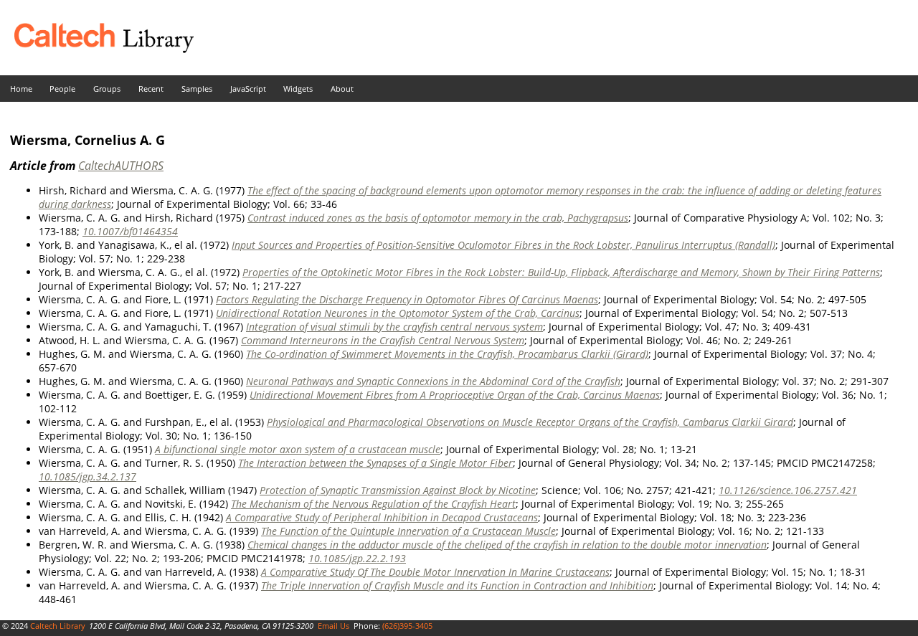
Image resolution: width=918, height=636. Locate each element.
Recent (151, 88)
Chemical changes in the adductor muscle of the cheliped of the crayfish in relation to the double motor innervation (507, 544)
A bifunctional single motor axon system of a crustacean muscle (297, 449)
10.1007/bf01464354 (130, 231)
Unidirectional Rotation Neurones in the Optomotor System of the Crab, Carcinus (397, 313)
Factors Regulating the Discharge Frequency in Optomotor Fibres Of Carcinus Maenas (407, 299)
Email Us (333, 625)
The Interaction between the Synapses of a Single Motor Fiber (375, 463)
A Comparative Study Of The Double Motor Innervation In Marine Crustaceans (435, 572)
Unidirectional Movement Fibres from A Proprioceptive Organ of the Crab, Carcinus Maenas (455, 395)
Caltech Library (57, 625)
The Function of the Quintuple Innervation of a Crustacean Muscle (408, 531)
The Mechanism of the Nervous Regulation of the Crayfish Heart (373, 504)
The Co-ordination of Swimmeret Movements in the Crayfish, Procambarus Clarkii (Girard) (447, 354)
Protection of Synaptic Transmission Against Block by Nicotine (398, 490)
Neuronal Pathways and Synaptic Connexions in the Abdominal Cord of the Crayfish (433, 381)
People (62, 88)
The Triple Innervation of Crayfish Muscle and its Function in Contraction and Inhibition (457, 585)
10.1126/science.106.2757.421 (788, 490)
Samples (196, 88)
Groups (106, 88)
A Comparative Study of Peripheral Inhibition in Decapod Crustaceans (382, 517)
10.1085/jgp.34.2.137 (87, 476)
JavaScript (248, 88)
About (342, 88)
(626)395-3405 (407, 625)
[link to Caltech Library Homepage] (97, 49)
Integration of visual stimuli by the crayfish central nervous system (394, 326)
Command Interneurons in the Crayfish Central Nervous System (382, 340)
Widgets (298, 88)
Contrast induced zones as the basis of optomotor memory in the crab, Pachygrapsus (437, 217)
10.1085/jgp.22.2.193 (357, 558)
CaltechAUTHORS (121, 166)
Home (21, 88)
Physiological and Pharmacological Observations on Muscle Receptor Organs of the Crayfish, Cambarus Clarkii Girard (530, 422)
